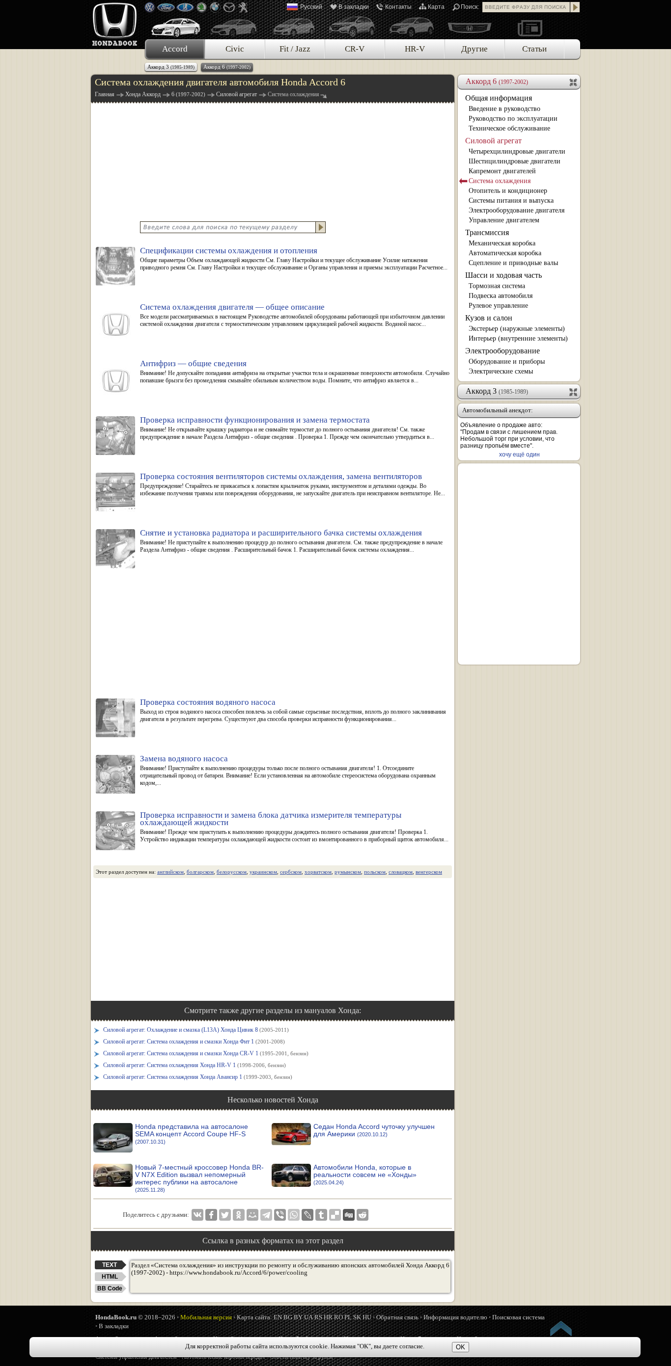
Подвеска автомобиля (500, 295)
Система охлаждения (500, 181)
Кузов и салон (488, 318)
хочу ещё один (519, 454)
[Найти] (575, 7)
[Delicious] (335, 1215)
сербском (291, 872)
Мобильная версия (206, 1317)
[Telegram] (266, 1215)
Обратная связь (397, 1317)
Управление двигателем (504, 220)
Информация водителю (455, 1317)
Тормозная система (497, 286)
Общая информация (498, 98)
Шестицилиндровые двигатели (514, 161)
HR (328, 1317)
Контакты (398, 6)
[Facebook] (211, 1215)
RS (318, 1317)
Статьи (534, 49)
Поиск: (470, 6)
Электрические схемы (501, 371)
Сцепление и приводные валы (513, 263)
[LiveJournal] (307, 1215)
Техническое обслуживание (509, 128)
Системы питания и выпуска (511, 200)
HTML (110, 1276)
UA (308, 1317)
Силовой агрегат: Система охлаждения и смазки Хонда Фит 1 (194, 1041)
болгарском (200, 872)
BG (287, 1317)
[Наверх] (561, 1330)
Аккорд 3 (171, 67)
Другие (474, 49)
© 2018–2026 (135, 1317)
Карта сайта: (254, 1317)
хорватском (318, 872)
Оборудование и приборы (507, 361)
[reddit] (362, 1215)
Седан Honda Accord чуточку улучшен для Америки (374, 1130)
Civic (234, 49)
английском (170, 872)
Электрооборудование (502, 351)
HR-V (415, 49)
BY (298, 1317)
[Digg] (349, 1215)
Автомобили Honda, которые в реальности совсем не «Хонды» (365, 1174)
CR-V (354, 49)
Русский (311, 6)
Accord (175, 49)
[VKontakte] (197, 1215)
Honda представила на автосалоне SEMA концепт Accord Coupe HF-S (191, 1134)
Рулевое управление (498, 305)
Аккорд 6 (227, 67)
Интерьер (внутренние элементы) (518, 338)
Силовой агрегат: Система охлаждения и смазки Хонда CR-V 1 (205, 1053)
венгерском (429, 872)
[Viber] (280, 1215)
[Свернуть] (574, 81)
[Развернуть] (574, 391)
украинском (263, 872)
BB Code (109, 1288)
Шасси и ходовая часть (503, 275)
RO (338, 1317)
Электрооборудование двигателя (516, 210)
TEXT (109, 1264)
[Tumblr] (321, 1215)
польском (375, 872)
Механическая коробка (502, 243)
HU (367, 1317)
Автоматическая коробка (505, 253)
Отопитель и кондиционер (508, 190)
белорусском (232, 872)
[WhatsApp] (294, 1215)
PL (348, 1317)
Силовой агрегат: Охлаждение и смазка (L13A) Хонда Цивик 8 (196, 1029)
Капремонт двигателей (502, 171)
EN (278, 1317)
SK (357, 1317)
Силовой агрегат (493, 140)
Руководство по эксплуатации (513, 118)
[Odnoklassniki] (239, 1215)
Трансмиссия (487, 232)
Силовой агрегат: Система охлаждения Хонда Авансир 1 (197, 1076)
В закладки (353, 6)
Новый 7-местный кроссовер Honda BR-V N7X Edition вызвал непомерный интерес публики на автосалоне (199, 1178)
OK (460, 1347)
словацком (401, 872)
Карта (436, 6)
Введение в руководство (504, 108)
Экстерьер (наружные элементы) (517, 328)
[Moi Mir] (252, 1215)
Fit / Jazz (295, 49)
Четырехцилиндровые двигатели (517, 151)
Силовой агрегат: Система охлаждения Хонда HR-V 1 (194, 1065)
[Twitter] (225, 1215)
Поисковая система (518, 1317)
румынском (348, 872)
